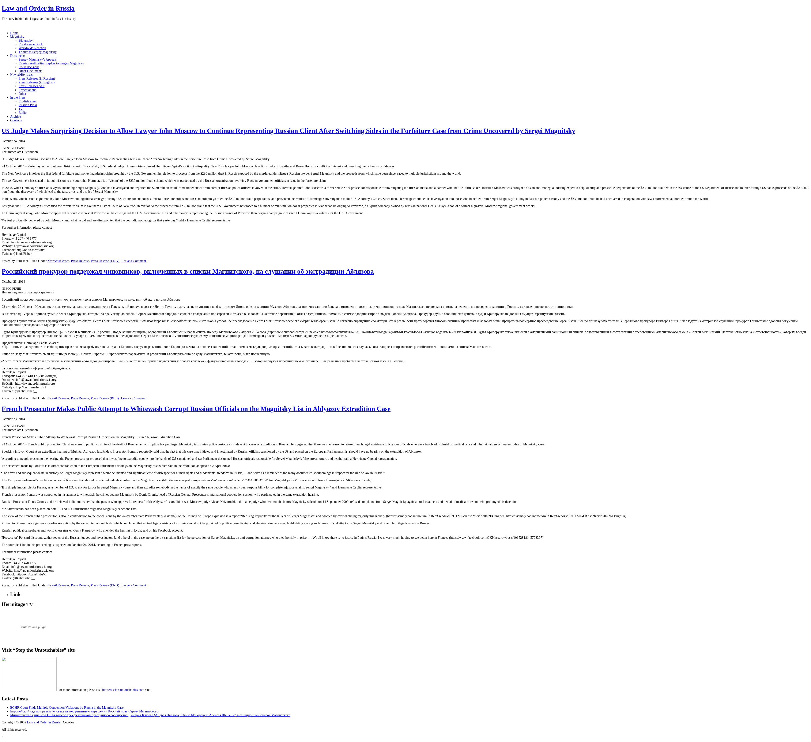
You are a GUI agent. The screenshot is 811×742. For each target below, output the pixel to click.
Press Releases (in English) (36, 82)
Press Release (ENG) (105, 261)
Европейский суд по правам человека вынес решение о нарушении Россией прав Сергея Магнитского (84, 711)
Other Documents (30, 71)
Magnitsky (17, 36)
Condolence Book (31, 44)
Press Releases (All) (32, 86)
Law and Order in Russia (38, 8)
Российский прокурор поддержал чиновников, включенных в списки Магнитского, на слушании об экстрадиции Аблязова (188, 271)
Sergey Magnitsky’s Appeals (38, 59)
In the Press (18, 97)
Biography (26, 40)
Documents (17, 55)
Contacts (16, 120)
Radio (23, 112)
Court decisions (29, 67)
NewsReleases (21, 74)
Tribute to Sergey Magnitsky (38, 52)
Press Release (80, 261)
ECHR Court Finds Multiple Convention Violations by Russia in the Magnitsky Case (67, 707)
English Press (28, 101)
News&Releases (58, 261)
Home (14, 33)
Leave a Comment (133, 261)
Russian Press (28, 105)
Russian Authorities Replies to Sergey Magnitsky (51, 63)
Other (22, 93)
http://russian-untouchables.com (123, 690)
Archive (15, 116)
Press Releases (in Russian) (37, 78)
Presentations (27, 90)
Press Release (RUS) (105, 398)
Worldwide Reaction (32, 48)
